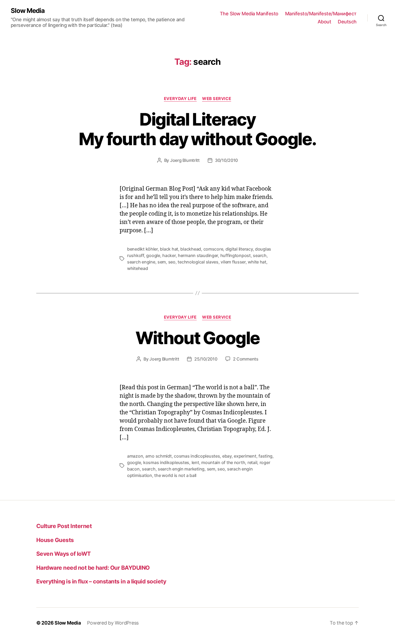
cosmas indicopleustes (197, 456)
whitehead (137, 268)
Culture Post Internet (64, 526)
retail (252, 462)
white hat (257, 262)
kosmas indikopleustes (166, 462)
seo (171, 262)
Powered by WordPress (113, 623)
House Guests (55, 540)
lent (195, 462)
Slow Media (28, 11)
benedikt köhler (142, 249)
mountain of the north (223, 462)
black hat (169, 249)
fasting (265, 456)
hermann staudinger (198, 255)
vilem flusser (233, 262)
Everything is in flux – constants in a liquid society (101, 581)
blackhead (190, 249)
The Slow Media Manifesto (249, 13)
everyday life (180, 98)
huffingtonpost (235, 255)
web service (216, 98)
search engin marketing (181, 469)
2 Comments (245, 359)
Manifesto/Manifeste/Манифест (321, 13)
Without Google (197, 337)
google (153, 255)
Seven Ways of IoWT (63, 553)
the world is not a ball (175, 475)
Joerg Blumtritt (185, 160)
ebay (227, 456)
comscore (213, 249)
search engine (141, 262)
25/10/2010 (205, 359)
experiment (245, 456)
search (259, 255)
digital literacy (239, 249)
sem (161, 262)
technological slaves (198, 262)
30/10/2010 (226, 160)
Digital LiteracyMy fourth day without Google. (198, 129)
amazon (135, 456)
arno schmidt (158, 456)
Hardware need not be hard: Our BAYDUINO (93, 567)
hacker (168, 255)
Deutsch (347, 21)
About (324, 21)
